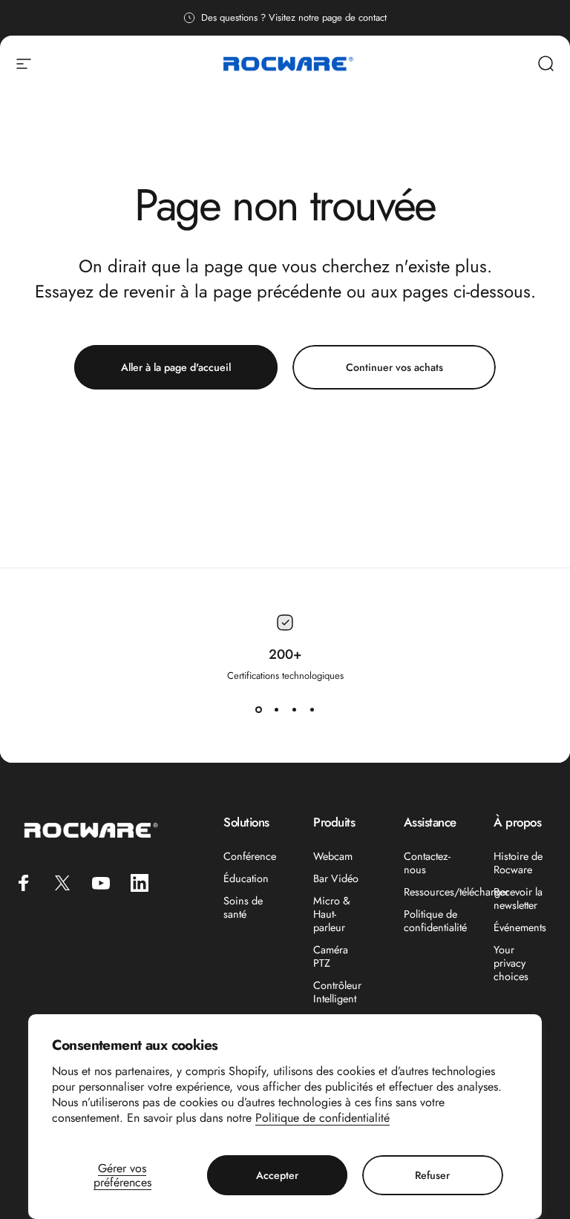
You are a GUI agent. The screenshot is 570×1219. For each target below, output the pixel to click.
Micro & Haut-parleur (331, 914)
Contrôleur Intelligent (337, 992)
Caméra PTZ (330, 956)
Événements (520, 927)
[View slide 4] (312, 709)
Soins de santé (243, 907)
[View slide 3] (294, 709)
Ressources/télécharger (456, 891)
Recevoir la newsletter (518, 898)
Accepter (277, 1175)
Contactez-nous (427, 863)
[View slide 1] (258, 709)
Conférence (249, 856)
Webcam (333, 856)
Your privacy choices (511, 963)
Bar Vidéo (335, 878)
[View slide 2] (276, 709)
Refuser (432, 1175)
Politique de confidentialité (322, 1117)
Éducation (246, 878)
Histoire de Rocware (518, 863)
